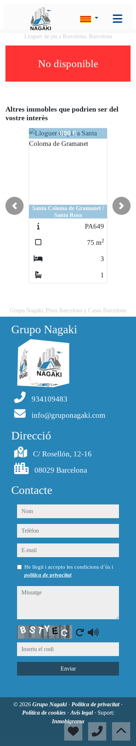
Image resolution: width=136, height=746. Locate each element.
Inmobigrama (68, 721)
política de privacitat (47, 575)
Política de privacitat (96, 704)
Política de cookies (44, 713)
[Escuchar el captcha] (93, 632)
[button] (14, 206)
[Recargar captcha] (80, 632)
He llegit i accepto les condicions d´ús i (68, 571)
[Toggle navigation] (117, 19)
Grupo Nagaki (50, 704)
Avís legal (82, 713)
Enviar (68, 668)
